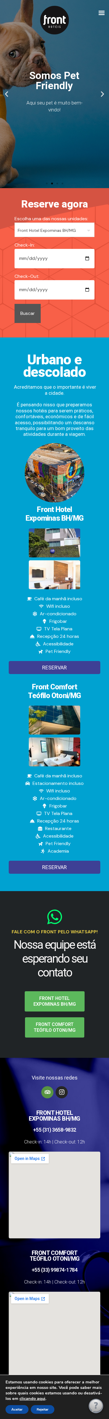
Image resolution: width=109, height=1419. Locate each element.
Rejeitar (43, 1409)
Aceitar (17, 1409)
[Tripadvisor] (47, 1092)
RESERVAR (54, 667)
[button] (6, 94)
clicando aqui (32, 1398)
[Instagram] (62, 1092)
